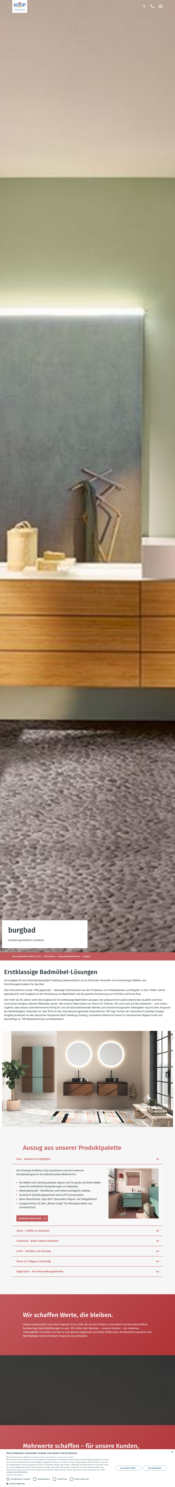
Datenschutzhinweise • (49, 1457)
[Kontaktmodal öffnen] (152, 6)
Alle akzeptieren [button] (128, 1468)
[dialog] (87, 1468)
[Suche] (144, 6)
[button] (161, 6)
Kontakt (71, 1457)
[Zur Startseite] (19, 6)
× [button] (172, 1452)
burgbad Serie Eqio (30, 1218)
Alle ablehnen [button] (154, 1468)
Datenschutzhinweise (14, 1475)
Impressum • (63, 1457)
